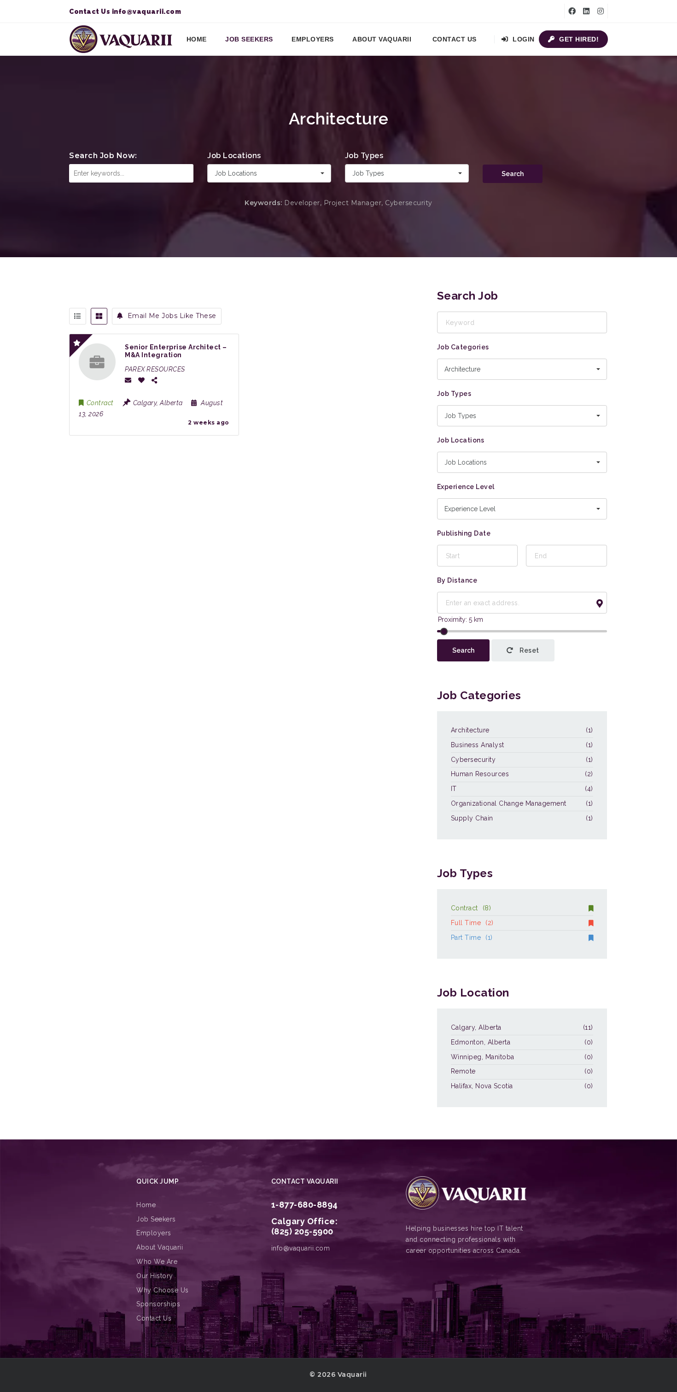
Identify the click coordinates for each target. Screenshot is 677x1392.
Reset (528, 650)
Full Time (472, 922)
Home (197, 39)
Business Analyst (477, 745)
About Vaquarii (381, 39)
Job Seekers (249, 39)
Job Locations (234, 155)
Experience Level (466, 486)
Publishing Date (464, 533)
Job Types (364, 155)
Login (523, 39)
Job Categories (463, 347)
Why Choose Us (162, 1290)
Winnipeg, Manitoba (482, 1057)
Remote (463, 1071)
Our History (154, 1276)
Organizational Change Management (508, 803)
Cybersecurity (473, 759)
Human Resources (480, 774)
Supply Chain (472, 818)
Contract (471, 908)
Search (513, 173)
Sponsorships (158, 1304)
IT (454, 788)
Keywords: (263, 203)
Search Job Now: (103, 155)
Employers (313, 39)
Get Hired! (578, 39)
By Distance (457, 580)
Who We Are (156, 1261)
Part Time (472, 937)
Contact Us (454, 39)
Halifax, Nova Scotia (482, 1086)
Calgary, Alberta (476, 1027)
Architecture (470, 730)
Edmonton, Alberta (481, 1042)
